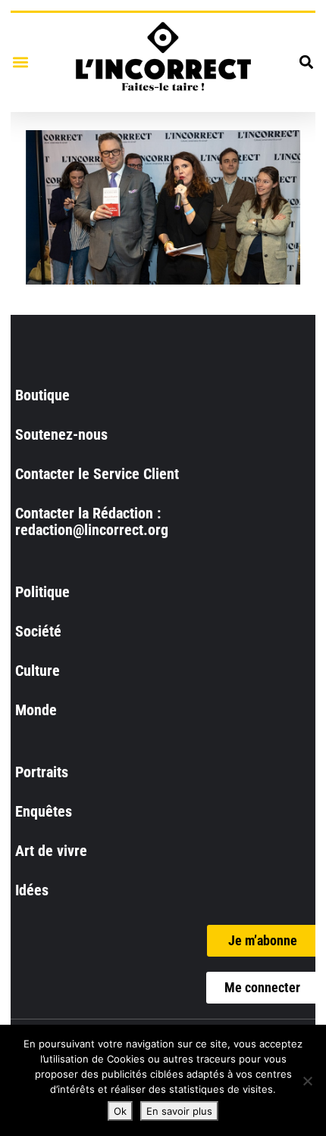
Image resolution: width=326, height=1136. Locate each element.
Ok (120, 1111)
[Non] (307, 1080)
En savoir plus (179, 1111)
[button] (20, 62)
